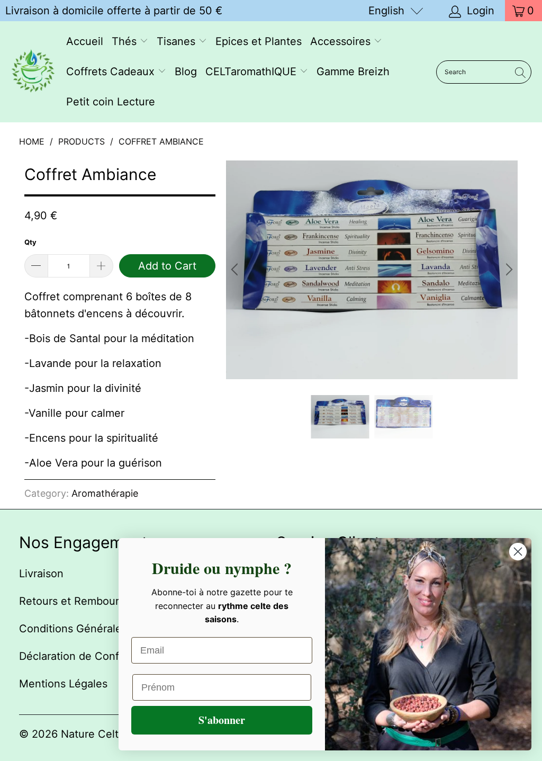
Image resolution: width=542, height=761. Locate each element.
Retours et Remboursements (90, 601)
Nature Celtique (100, 734)
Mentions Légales (63, 683)
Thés (126, 41)
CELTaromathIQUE (252, 71)
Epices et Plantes (258, 41)
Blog (186, 71)
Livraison (41, 573)
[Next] (507, 269)
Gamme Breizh (353, 71)
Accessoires (342, 41)
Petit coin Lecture (110, 101)
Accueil (84, 41)
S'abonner (221, 720)
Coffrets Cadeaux (112, 71)
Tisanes (177, 41)
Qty (30, 242)
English (386, 10)
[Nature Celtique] (33, 72)
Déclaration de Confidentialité (93, 656)
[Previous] (236, 269)
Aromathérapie (104, 493)
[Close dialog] (518, 551)
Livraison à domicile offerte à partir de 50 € (113, 10)
